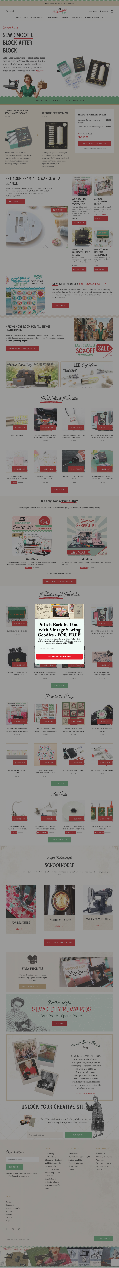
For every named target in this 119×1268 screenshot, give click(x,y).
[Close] (81, 606)
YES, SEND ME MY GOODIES (59, 656)
